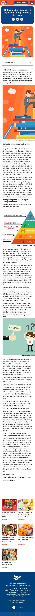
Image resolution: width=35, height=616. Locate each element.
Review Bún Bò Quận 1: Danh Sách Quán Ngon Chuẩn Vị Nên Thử (9, 539)
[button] (32, 3)
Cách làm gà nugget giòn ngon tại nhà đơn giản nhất (25, 539)
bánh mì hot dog (26, 453)
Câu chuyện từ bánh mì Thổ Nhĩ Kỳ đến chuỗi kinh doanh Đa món (25, 515)
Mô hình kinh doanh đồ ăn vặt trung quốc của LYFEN (8, 515)
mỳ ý (19, 453)
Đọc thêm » (5, 519)
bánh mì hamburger (10, 453)
